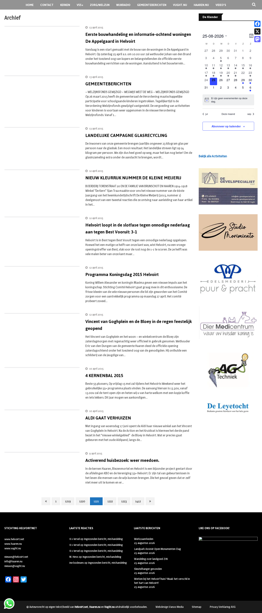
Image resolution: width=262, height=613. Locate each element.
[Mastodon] (257, 39)
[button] (228, 186)
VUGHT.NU (180, 5)
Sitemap (196, 607)
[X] (257, 31)
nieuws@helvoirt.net (16, 557)
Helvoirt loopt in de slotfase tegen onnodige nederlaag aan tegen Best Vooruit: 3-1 (137, 228)
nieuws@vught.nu (14, 566)
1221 (96, 501)
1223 (124, 501)
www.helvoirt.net (14, 539)
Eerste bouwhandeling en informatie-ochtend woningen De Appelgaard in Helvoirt (138, 37)
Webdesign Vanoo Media (170, 607)
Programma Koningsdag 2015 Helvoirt (122, 274)
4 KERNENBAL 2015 (104, 375)
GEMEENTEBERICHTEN (151, 5)
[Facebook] (257, 24)
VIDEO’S (221, 5)
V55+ (80, 5)
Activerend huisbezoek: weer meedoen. (122, 460)
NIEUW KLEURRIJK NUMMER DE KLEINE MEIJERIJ (133, 178)
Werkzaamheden (143, 539)
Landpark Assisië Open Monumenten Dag (157, 549)
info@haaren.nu (13, 561)
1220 (82, 501)
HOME (30, 5)
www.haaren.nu (13, 543)
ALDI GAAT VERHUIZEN (108, 418)
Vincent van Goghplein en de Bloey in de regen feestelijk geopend (138, 325)
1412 (138, 501)
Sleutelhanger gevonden (148, 569)
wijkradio (123, 5)
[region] (228, 186)
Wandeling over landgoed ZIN (151, 559)
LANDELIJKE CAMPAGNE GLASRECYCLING (126, 135)
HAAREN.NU (201, 5)
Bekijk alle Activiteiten (213, 156)
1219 (68, 501)
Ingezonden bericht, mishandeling (103, 539)
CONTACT (47, 5)
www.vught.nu (12, 548)
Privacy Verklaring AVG (223, 607)
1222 (110, 501)
